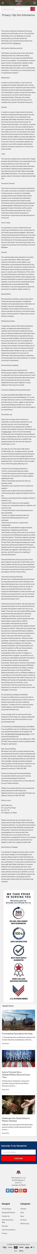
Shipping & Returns (8, 1212)
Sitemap (5, 1226)
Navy (22, 1216)
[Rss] (21, 1190)
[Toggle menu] (3, 3)
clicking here (7, 432)
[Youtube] (16, 1190)
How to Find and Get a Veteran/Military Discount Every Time (16, 1074)
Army (22, 1212)
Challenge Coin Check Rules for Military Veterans (16, 1119)
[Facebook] (8, 1190)
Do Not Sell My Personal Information (17, 734)
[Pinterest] (25, 1190)
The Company (6, 1209)
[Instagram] (12, 1190)
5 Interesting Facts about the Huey (17, 1033)
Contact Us (17, 43)
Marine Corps (24, 1223)
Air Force (23, 1220)
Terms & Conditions (8, 1230)
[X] (29, 1190)
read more (5, 1043)
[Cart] (34, 2)
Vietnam (23, 1209)
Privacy (4, 1233)
